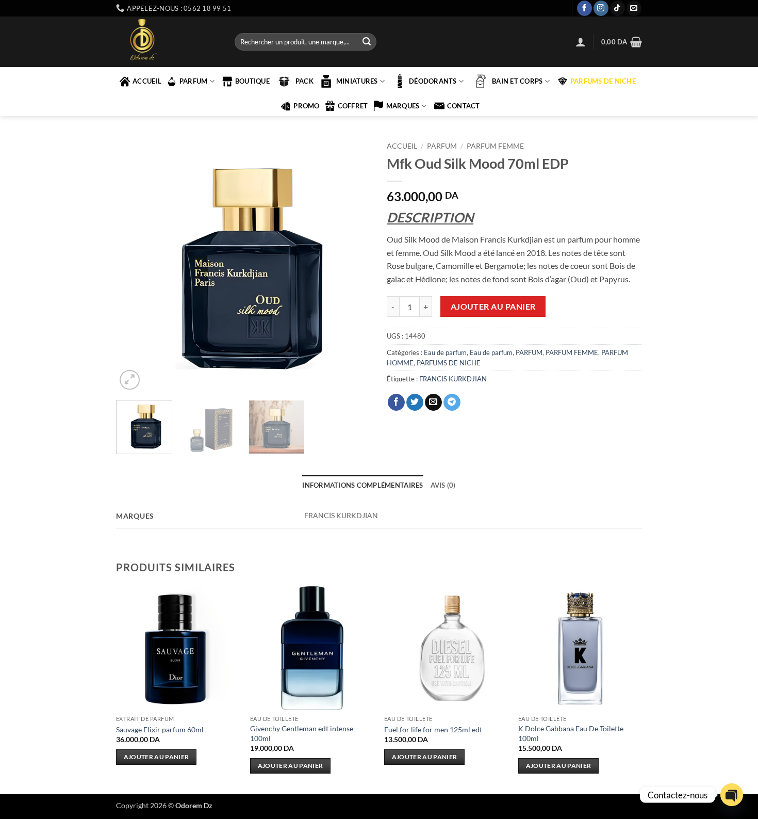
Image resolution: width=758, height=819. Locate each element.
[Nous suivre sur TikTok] (617, 8)
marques (403, 106)
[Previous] (134, 264)
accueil (147, 81)
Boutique (252, 81)
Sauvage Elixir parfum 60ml (160, 729)
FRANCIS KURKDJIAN (453, 379)
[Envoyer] (366, 42)
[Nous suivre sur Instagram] (601, 8)
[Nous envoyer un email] (634, 8)
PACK (304, 81)
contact (463, 106)
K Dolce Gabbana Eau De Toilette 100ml (570, 733)
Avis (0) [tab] (443, 485)
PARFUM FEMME (495, 146)
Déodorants (433, 81)
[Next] (353, 264)
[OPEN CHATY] (731, 794)
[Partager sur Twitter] (414, 402)
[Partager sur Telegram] (451, 402)
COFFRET (353, 106)
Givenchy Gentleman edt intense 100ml (301, 733)
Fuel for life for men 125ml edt (433, 729)
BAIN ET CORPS (517, 81)
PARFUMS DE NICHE (603, 81)
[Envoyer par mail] (433, 402)
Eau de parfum (445, 352)
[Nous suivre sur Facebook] (584, 8)
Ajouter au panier (493, 306)
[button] (580, 41)
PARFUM (193, 81)
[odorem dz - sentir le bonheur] (167, 42)
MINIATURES (357, 81)
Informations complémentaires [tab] (362, 485)
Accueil (402, 146)
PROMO (306, 106)
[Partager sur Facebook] (396, 402)
